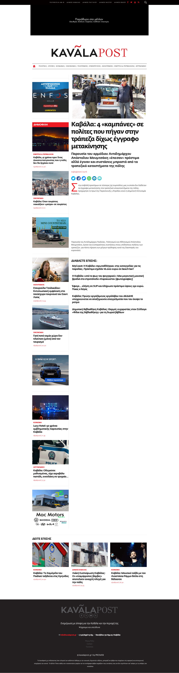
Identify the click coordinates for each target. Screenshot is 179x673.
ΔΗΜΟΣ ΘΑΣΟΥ (120, 2)
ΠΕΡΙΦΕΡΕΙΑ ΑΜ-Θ (57, 2)
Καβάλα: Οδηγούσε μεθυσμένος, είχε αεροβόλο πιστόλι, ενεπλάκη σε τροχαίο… (50, 473)
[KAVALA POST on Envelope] (91, 615)
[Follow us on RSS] (139, 2)
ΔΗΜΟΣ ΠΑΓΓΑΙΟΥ (90, 2)
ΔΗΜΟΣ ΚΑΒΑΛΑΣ (73, 2)
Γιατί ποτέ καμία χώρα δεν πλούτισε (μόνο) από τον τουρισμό (47, 339)
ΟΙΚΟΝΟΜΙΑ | (71, 66)
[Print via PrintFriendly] (99, 178)
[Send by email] (94, 178)
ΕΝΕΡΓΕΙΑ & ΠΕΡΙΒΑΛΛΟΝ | (124, 66)
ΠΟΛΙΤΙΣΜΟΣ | (82, 66)
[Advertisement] (109, 218)
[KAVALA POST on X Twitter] (86, 615)
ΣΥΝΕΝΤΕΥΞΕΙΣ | (95, 66)
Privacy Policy (89, 641)
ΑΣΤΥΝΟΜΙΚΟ (141, 66)
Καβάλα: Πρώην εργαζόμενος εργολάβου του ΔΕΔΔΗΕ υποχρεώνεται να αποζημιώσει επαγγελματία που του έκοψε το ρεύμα (107, 299)
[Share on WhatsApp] (89, 178)
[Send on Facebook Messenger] (84, 178)
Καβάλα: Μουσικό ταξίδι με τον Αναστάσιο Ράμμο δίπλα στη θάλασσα (128, 576)
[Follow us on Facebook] (128, 2)
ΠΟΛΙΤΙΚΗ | (43, 66)
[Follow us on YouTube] (136, 2)
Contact (89, 644)
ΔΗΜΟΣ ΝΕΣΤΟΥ (105, 2)
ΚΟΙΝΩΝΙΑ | (60, 66)
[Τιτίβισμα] (73, 178)
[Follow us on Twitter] (132, 2)
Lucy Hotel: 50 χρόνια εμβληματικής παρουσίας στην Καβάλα (50, 429)
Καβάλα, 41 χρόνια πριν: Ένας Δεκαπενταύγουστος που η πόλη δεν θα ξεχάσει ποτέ (49, 160)
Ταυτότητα (89, 647)
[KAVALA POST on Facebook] (82, 615)
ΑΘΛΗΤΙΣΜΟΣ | (107, 66)
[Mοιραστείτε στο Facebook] (78, 178)
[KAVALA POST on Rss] (96, 615)
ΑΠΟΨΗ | (51, 66)
